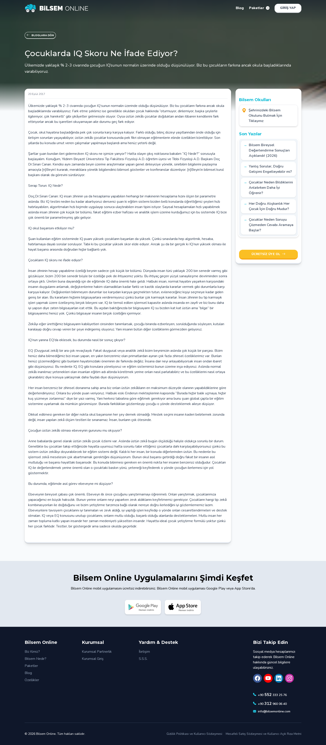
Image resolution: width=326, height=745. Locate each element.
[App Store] (183, 607)
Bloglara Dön (42, 35)
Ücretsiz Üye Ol (265, 254)
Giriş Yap (288, 8)
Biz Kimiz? (32, 651)
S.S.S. (143, 658)
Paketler (31, 665)
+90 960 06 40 (272, 703)
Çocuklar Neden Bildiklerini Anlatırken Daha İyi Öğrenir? (271, 187)
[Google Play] (143, 607)
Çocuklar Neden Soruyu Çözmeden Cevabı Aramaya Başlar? (271, 225)
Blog (28, 672)
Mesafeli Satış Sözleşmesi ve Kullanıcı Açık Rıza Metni (263, 734)
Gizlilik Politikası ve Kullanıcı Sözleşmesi (194, 734)
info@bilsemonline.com (274, 711)
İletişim (144, 651)
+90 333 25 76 (272, 694)
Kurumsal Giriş (93, 658)
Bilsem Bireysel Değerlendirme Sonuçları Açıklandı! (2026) (269, 150)
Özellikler (32, 680)
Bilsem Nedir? (35, 658)
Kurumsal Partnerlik (97, 651)
